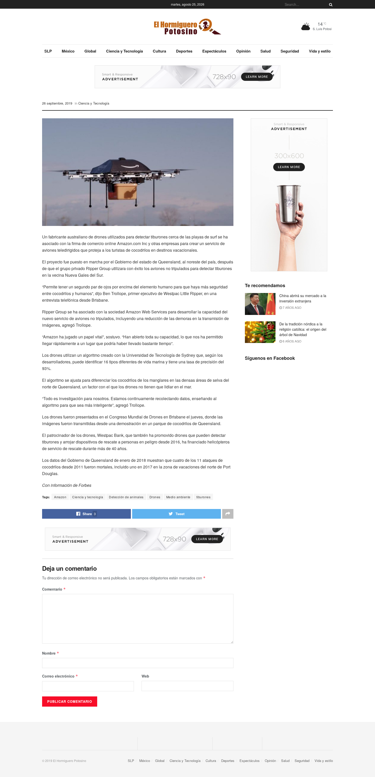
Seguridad (290, 51)
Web (145, 676)
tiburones (203, 497)
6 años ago (291, 341)
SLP (48, 51)
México (68, 51)
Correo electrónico (60, 676)
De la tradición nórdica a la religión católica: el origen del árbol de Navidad (302, 329)
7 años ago (291, 307)
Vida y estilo (320, 51)
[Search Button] (330, 4)
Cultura (159, 51)
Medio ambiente (178, 497)
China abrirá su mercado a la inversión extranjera (302, 298)
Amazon (60, 497)
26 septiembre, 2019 (57, 103)
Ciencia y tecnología (87, 497)
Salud (265, 51)
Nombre (50, 653)
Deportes (184, 51)
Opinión (243, 51)
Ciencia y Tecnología (124, 51)
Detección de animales (126, 497)
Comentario (54, 589)
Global (90, 51)
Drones (154, 497)
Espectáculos (214, 51)
